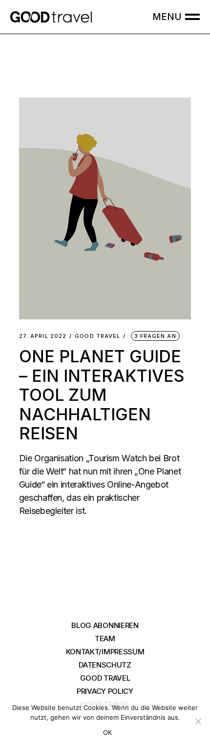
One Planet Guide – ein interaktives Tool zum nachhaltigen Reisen (101, 394)
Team (105, 638)
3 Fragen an (155, 336)
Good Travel (97, 336)
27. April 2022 (42, 336)
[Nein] (198, 721)
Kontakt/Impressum (105, 651)
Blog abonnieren (105, 625)
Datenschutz (105, 664)
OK (107, 732)
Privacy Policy (105, 691)
